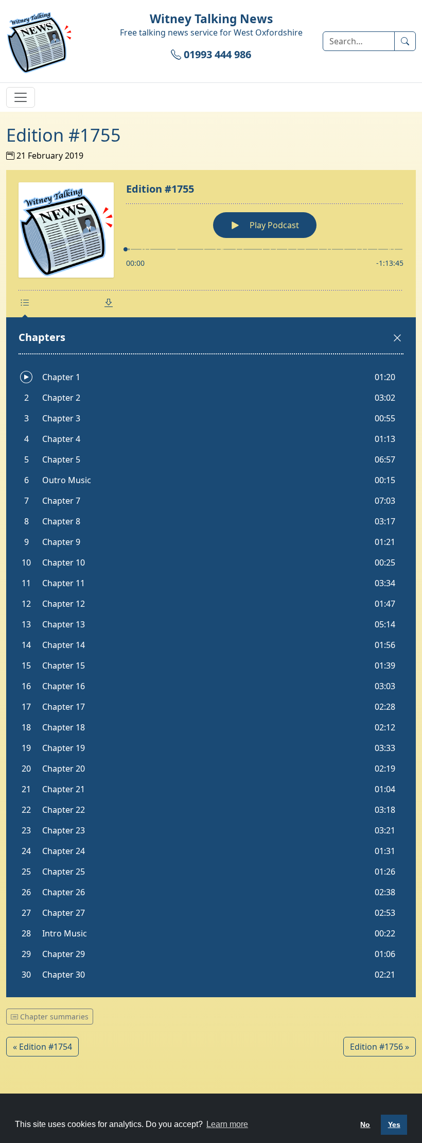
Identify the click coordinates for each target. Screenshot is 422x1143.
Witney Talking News (211, 19)
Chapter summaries (53, 1016)
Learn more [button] (227, 1124)
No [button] (365, 1124)
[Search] (405, 41)
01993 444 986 (216, 54)
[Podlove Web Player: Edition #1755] (211, 583)
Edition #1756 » (379, 1046)
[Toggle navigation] (20, 97)
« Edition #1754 (42, 1046)
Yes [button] (394, 1124)
